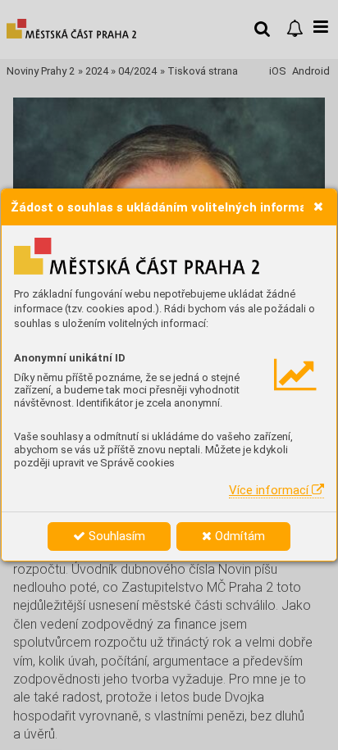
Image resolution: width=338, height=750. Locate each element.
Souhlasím (115, 536)
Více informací (270, 490)
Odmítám (238, 536)
